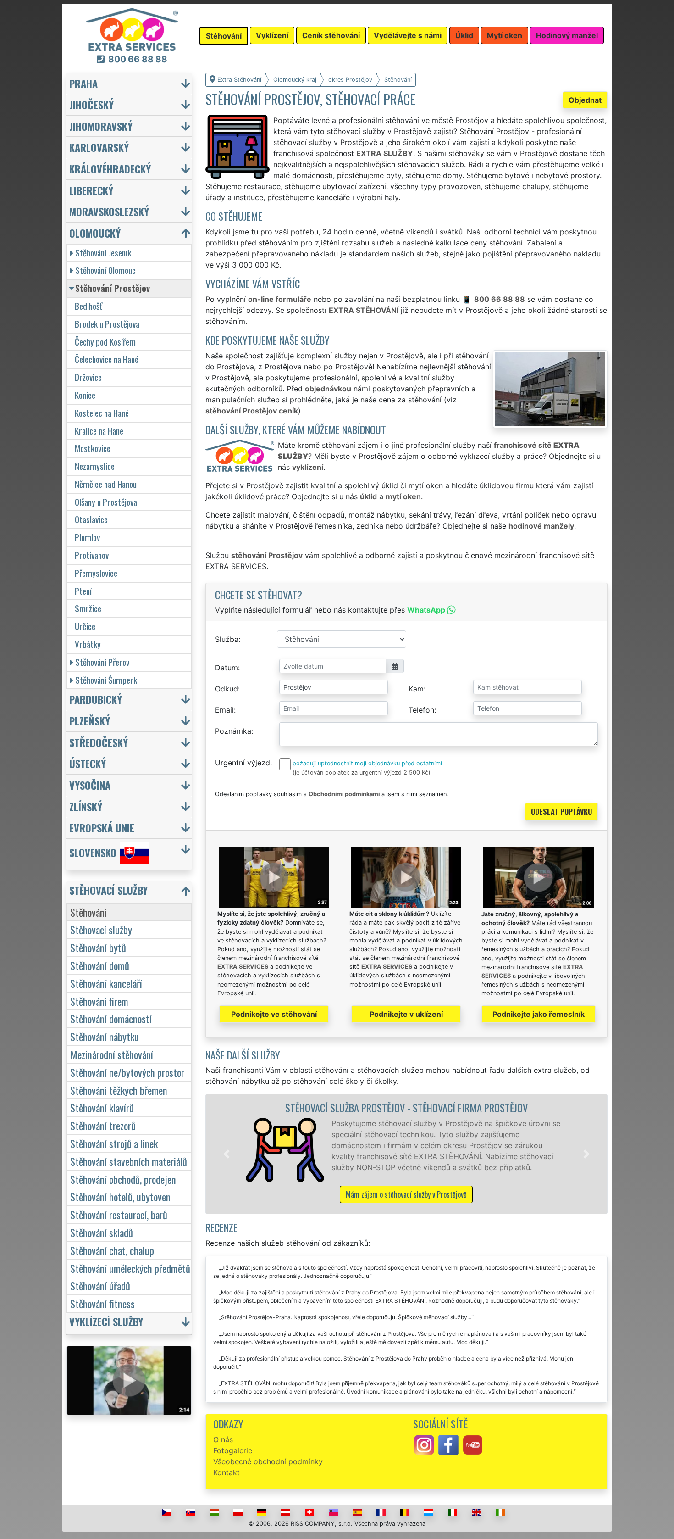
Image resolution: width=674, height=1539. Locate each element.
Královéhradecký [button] (110, 168)
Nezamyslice (95, 466)
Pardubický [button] (95, 699)
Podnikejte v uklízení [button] (406, 1014)
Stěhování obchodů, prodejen (123, 1179)
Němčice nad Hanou (106, 484)
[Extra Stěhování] (132, 28)
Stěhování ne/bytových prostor (127, 1072)
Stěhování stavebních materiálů (128, 1161)
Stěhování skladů (101, 1232)
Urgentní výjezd (242, 762)
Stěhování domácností (111, 1018)
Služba (226, 639)
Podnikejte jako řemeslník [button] (538, 1014)
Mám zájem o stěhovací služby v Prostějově (406, 1194)
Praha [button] (83, 83)
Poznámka (233, 731)
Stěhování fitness (102, 1303)
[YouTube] (473, 1444)
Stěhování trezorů (103, 1125)
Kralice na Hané (99, 430)
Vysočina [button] (89, 784)
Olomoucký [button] (95, 232)
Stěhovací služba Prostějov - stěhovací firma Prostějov (406, 1107)
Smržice (88, 608)
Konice (85, 394)
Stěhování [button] (224, 35)
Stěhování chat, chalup (112, 1250)
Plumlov (87, 537)
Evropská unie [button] (101, 827)
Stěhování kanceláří (106, 983)
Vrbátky (88, 644)
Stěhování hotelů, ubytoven (120, 1196)
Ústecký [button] (87, 763)
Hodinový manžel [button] (567, 35)
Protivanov (92, 555)
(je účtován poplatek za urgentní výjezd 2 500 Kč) (362, 772)
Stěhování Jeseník (103, 252)
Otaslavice (91, 519)
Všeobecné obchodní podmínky (268, 1461)
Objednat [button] (585, 100)
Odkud (226, 688)
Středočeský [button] (98, 742)
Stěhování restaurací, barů (118, 1214)
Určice (85, 626)
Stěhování (88, 912)
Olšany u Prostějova (106, 501)
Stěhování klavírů (102, 1107)
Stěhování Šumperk (106, 679)
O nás (223, 1439)
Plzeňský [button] (89, 720)
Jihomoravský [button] (101, 126)
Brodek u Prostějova (107, 323)
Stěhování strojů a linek (114, 1143)
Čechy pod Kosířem (105, 341)
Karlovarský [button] (99, 147)
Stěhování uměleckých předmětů (130, 1268)
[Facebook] (448, 1444)
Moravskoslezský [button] (109, 211)
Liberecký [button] (91, 190)
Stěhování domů (99, 965)
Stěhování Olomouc (105, 270)
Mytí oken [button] (504, 35)
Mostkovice (92, 448)
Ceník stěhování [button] (331, 35)
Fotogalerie (232, 1450)
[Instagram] (424, 1444)
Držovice (88, 377)
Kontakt (226, 1472)
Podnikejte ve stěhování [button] (274, 1014)
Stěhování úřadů (100, 1285)
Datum (226, 667)
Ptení (83, 590)
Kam (416, 688)
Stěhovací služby (101, 929)
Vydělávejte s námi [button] (408, 35)
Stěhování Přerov (102, 662)
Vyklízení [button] (272, 35)
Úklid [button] (464, 35)
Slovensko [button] (92, 852)
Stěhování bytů (98, 947)
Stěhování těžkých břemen (118, 1090)
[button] (226, 1154)
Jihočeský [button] (91, 104)
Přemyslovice (96, 573)
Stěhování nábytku (104, 1036)
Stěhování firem (99, 1001)
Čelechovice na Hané (106, 359)
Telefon (421, 709)
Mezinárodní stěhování (111, 1054)
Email (224, 709)
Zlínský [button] (85, 806)
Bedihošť (88, 305)
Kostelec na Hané (102, 412)
